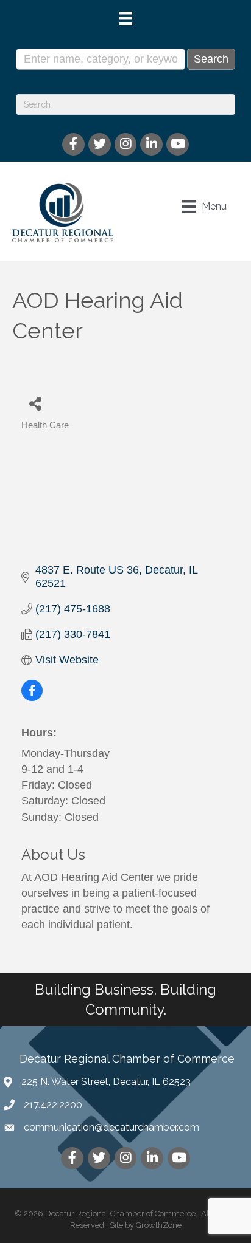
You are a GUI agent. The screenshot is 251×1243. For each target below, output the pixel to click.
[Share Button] (35, 403)
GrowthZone (159, 1225)
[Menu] (125, 18)
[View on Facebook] (32, 697)
